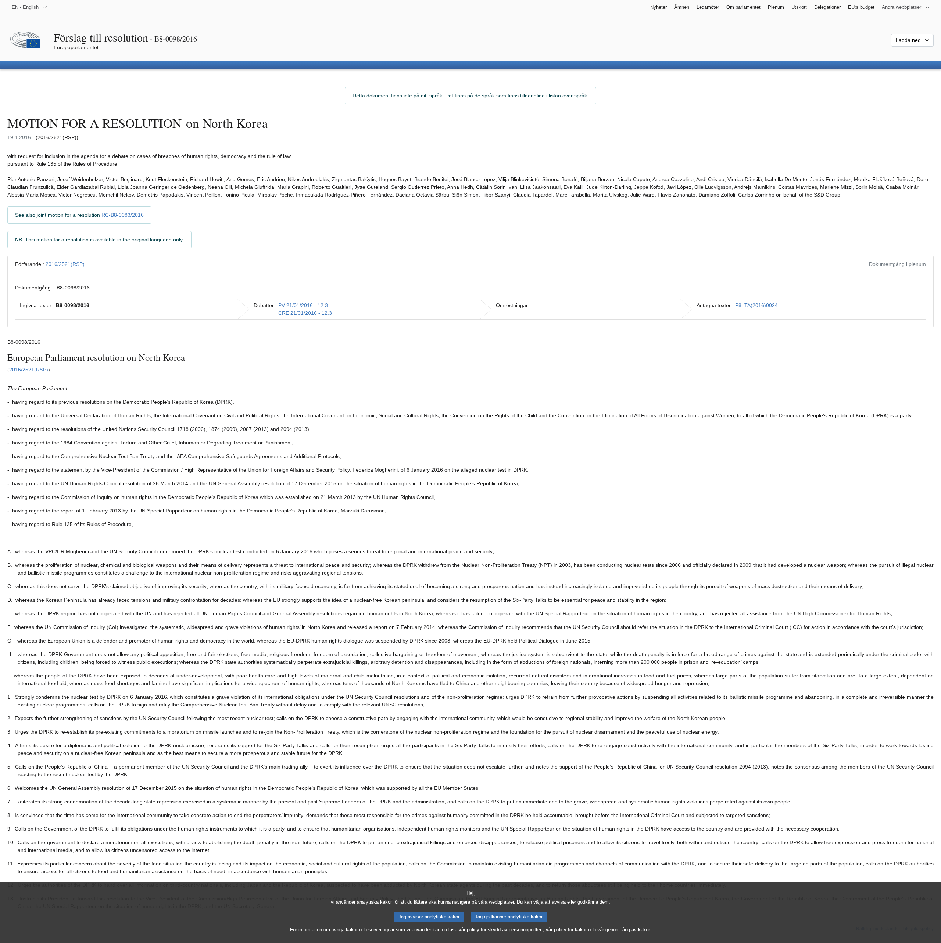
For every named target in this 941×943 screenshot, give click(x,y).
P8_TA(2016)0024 (756, 305)
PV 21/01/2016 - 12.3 (303, 305)
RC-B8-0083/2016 (122, 215)
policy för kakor (570, 929)
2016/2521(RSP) (65, 264)
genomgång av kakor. (628, 929)
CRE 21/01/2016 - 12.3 (305, 313)
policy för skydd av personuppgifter (504, 929)
